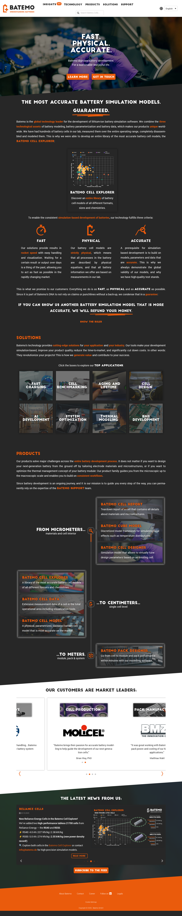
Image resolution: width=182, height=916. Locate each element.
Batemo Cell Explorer (35, 141)
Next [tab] (161, 773)
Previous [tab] (20, 773)
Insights (52, 4)
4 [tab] (95, 774)
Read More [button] (79, 868)
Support (127, 4)
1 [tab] (86, 774)
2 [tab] (89, 777)
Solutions (110, 4)
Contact (80, 912)
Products (92, 4)
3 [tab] (92, 774)
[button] (171, 8)
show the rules (91, 322)
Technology (73, 4)
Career (92, 912)
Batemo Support (70, 488)
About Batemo (65, 912)
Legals (120, 912)
